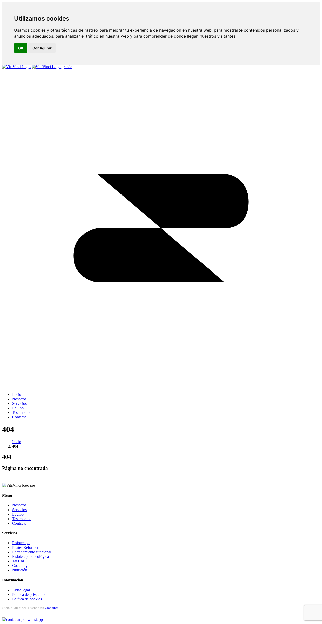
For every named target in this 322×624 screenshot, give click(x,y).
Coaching (19, 565)
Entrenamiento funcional (31, 552)
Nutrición (19, 570)
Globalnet (51, 608)
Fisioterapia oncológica (30, 556)
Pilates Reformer (25, 547)
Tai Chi (18, 561)
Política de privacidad (29, 594)
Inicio (16, 442)
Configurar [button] (42, 48)
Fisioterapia (21, 543)
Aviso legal (21, 590)
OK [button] (20, 48)
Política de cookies (27, 599)
